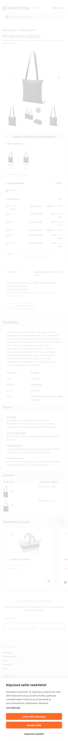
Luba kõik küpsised (34, 716)
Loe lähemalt (13, 707)
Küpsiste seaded (34, 733)
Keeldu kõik (34, 725)
